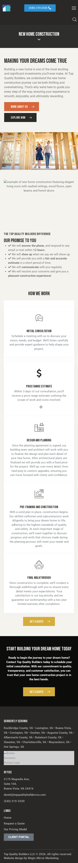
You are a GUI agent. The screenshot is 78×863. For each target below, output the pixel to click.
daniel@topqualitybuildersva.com (25, 794)
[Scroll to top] (71, 856)
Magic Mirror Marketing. (43, 858)
